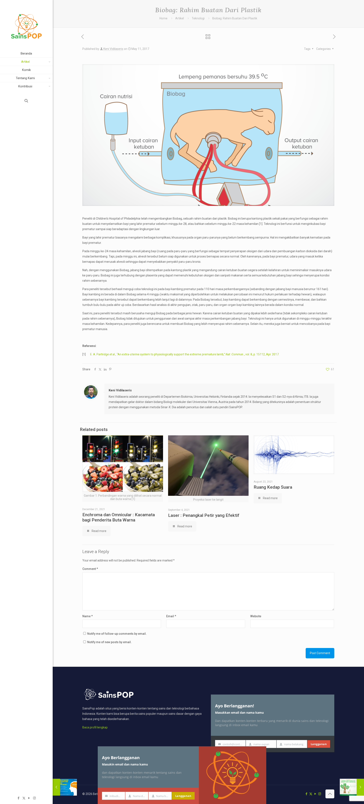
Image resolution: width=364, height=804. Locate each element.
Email (171, 616)
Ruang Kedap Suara (273, 487)
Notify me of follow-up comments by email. (117, 633)
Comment (90, 569)
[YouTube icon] (29, 798)
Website (255, 616)
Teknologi (198, 18)
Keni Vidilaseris (113, 49)
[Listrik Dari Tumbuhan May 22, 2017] (352, 787)
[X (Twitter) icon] (23, 798)
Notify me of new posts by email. (109, 642)
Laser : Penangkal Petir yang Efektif (203, 515)
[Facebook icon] (18, 798)
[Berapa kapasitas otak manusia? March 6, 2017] (65, 787)
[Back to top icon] (329, 793)
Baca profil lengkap (95, 727)
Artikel (179, 18)
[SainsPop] (26, 24)
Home (163, 18)
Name (87, 616)
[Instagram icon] (34, 798)
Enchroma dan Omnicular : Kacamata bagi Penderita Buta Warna (118, 517)
